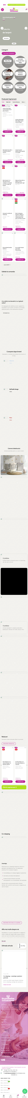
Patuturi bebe (5, 187)
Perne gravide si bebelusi (6, 252)
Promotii (20, 157)
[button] (8, 131)
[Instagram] (5, 4)
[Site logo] (14, 9)
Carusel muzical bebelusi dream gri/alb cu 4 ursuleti (20, 151)
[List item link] (14, 1017)
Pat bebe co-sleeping (7, 114)
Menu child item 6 (5, 1092)
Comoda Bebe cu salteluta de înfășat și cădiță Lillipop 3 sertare (7, 763)
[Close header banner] (26, 1)
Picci (17, 157)
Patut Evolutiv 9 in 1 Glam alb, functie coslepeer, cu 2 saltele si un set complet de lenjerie (7, 183)
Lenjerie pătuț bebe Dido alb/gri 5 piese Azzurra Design (19, 121)
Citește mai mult (7, 984)
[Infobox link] (14, 372)
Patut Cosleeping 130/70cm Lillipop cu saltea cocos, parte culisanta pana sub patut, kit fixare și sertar (20, 216)
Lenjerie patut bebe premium (7, 113)
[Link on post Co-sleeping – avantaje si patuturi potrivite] (14, 960)
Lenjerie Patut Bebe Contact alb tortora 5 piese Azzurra (7, 109)
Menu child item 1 (5, 1080)
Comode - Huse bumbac (6, 217)
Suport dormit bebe (7, 255)
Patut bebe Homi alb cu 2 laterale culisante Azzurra (7, 151)
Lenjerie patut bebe (19, 123)
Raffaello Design (6, 769)
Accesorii (17, 154)
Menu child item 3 (5, 1085)
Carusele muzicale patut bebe (19, 156)
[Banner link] (14, 560)
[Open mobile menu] (2, 9)
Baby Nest (17, 184)
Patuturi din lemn (6, 154)
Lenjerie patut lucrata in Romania (19, 253)
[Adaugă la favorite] (12, 105)
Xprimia (8, 1068)
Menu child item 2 (5, 1082)
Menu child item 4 (5, 1087)
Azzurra (4, 116)
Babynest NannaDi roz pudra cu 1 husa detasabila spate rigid (20, 181)
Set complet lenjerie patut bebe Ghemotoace (19, 249)
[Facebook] (3, 4)
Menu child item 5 (5, 1090)
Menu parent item (5, 1078)
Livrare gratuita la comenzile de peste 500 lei (16, 4)
